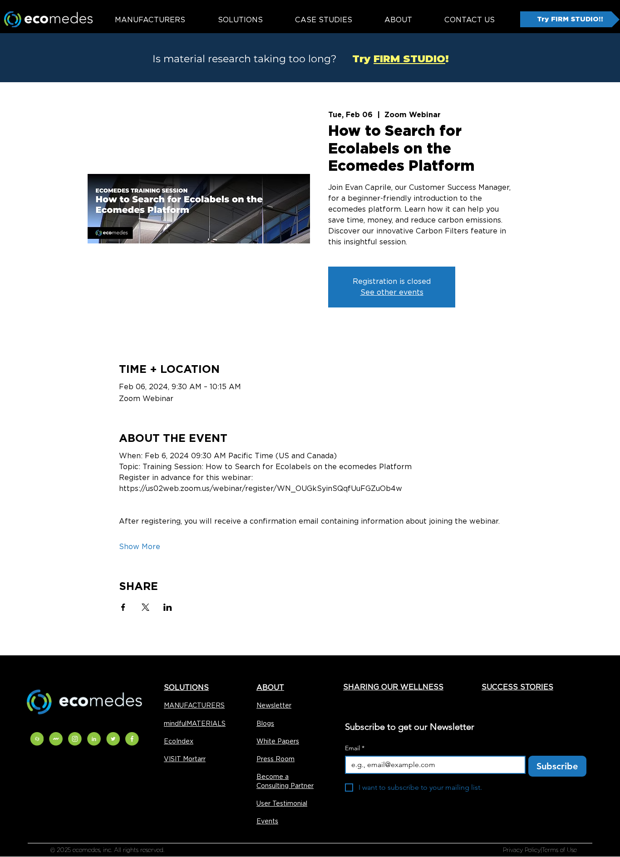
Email (354, 748)
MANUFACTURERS (194, 705)
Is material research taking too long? (244, 59)
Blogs (265, 723)
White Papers (277, 741)
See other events (391, 292)
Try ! (394, 59)
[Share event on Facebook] (123, 607)
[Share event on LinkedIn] (167, 607)
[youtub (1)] (94, 739)
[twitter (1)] (75, 739)
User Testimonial (281, 803)
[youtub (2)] (37, 739)
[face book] (132, 739)
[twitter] (113, 739)
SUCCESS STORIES (517, 687)
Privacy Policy (522, 850)
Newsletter (273, 705)
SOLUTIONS (186, 687)
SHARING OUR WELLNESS (393, 687)
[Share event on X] (145, 607)
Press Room (275, 759)
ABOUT (270, 687)
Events (267, 821)
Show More (139, 546)
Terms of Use (559, 850)
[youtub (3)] (56, 739)
